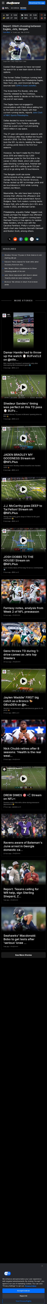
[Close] (42, 1266)
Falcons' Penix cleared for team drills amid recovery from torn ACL (21, 263)
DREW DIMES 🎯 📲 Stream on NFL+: (22, 796)
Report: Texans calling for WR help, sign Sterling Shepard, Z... (21, 892)
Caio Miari (6, 32)
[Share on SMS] (37, 239)
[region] (23, 1283)
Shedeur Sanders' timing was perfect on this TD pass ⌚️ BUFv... (22, 407)
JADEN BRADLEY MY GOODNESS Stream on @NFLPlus (19, 458)
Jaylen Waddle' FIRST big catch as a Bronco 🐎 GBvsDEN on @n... (21, 701)
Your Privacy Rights (23, 1301)
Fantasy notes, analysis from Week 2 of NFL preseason (23, 609)
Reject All (23, 1296)
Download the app (36, 3)
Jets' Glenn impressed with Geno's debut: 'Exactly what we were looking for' (21, 276)
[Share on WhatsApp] (26, 239)
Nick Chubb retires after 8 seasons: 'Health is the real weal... (22, 752)
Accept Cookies (23, 1291)
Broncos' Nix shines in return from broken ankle (21, 283)
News (23, 8)
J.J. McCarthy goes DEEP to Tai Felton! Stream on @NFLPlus (22, 509)
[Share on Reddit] (15, 239)
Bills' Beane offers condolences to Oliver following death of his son (21, 269)
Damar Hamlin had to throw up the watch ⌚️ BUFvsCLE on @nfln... (22, 356)
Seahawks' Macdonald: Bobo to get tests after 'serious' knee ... (19, 939)
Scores (15, 8)
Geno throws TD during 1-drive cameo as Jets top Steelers (21, 654)
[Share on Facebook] (21, 239)
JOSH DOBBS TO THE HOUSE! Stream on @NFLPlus (18, 560)
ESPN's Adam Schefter (25, 85)
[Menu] (3, 3)
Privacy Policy (30, 1286)
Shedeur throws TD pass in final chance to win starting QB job (23, 256)
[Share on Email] (32, 239)
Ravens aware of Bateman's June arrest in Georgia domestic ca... (22, 846)
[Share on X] (10, 239)
